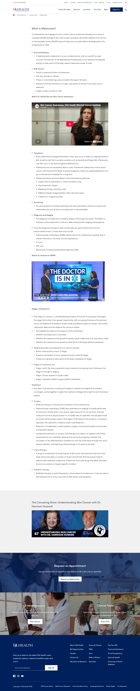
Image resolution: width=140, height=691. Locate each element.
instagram (18, 676)
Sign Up (51, 668)
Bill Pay (101, 2)
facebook (14, 676)
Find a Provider (64, 9)
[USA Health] (23, 646)
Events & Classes (95, 645)
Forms (108, 2)
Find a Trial (105, 621)
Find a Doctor (35, 621)
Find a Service (21, 15)
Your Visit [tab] (97, 9)
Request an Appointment (70, 579)
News (106, 9)
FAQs (91, 649)
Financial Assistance (115, 649)
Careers (73, 2)
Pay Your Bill (112, 645)
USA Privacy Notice (47, 686)
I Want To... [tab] (116, 9)
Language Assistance (97, 686)
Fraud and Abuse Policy (80, 686)
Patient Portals (117, 2)
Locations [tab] (86, 9)
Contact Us (74, 657)
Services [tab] (77, 9)
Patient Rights (110, 686)
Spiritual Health (114, 657)
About (66, 2)
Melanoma (43, 15)
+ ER (125, 2)
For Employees (122, 686)
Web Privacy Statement (62, 686)
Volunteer (92, 661)
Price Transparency (115, 653)
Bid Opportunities (76, 649)
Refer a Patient (94, 657)
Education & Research (85, 2)
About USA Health (76, 645)
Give (95, 2)
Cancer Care (33, 15)
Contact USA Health (19, 2)
